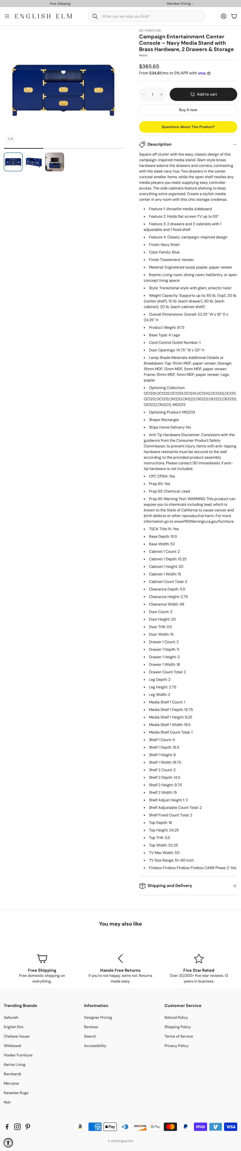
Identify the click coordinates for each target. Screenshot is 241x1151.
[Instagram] (17, 1126)
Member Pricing (179, 3)
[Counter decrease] (143, 94)
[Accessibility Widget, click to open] (8, 1142)
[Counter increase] (161, 94)
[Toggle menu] (7, 16)
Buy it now (188, 109)
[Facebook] (7, 1126)
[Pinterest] (27, 1126)
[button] (146, 16)
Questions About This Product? (188, 126)
